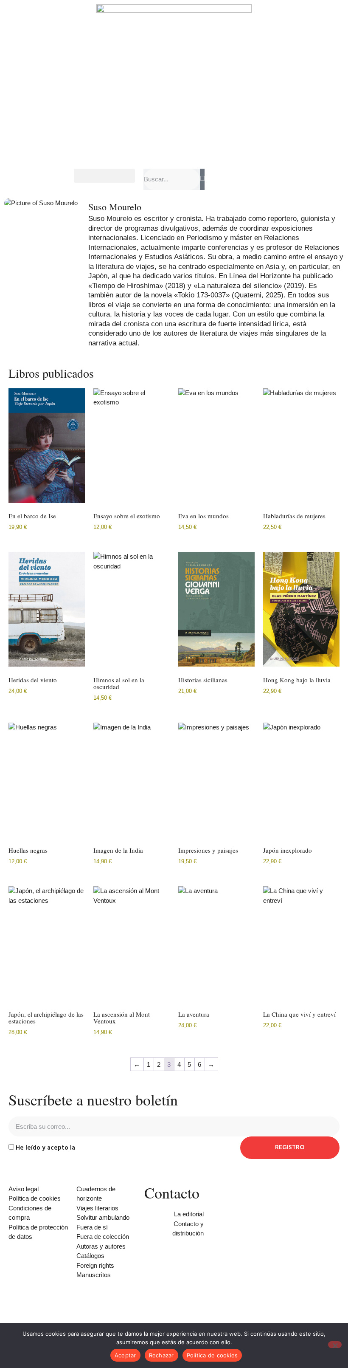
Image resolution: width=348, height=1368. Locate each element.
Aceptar (125, 1355)
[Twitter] (177, 1300)
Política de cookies (212, 1355)
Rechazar (161, 1355)
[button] (104, 176)
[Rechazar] (335, 1344)
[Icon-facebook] (155, 1300)
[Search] (202, 179)
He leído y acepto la (79, 1148)
